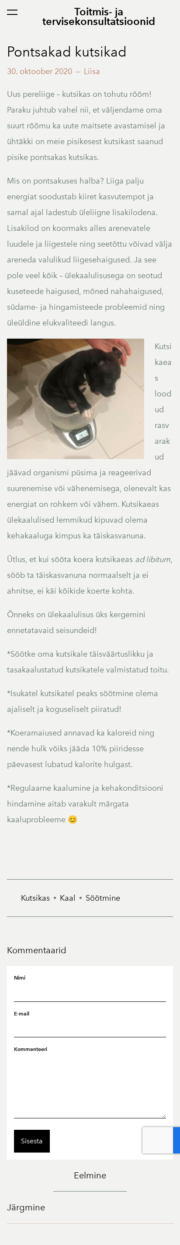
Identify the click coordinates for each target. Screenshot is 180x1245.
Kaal (68, 898)
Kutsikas (35, 898)
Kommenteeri (30, 1049)
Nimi (19, 977)
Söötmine (103, 898)
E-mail (21, 1013)
